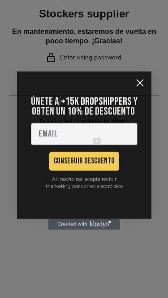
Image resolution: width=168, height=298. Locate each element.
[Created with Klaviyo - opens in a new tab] (84, 223)
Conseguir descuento (84, 159)
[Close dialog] (140, 81)
